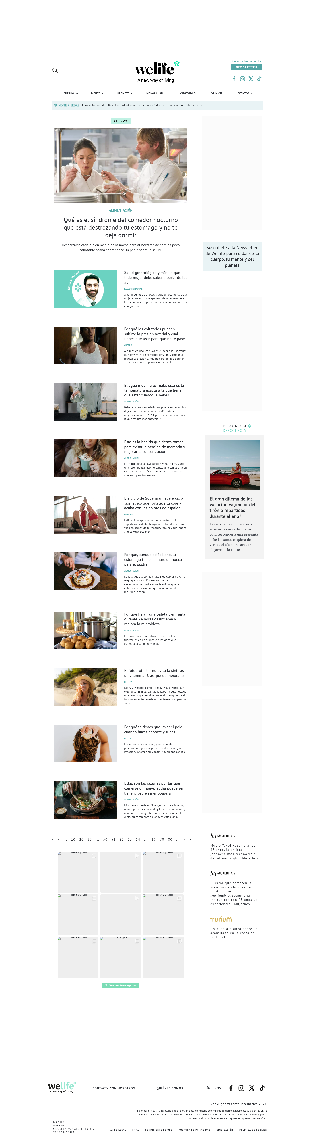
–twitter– (251, 1086)
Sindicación (225, 1129)
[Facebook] (234, 79)
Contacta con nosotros (114, 1088)
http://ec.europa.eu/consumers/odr (247, 1118)
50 (105, 839)
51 (113, 839)
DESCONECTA (235, 426)
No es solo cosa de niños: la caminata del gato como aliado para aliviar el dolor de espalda (141, 105)
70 (162, 839)
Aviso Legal (118, 1129)
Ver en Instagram (122, 985)
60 (154, 839)
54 (138, 839)
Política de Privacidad (195, 1129)
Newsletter (247, 67)
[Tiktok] (259, 79)
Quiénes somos (170, 1088)
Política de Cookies (253, 1129)
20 (81, 839)
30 (90, 839)
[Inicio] (157, 82)
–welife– (262, 1086)
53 (130, 839)
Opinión (216, 93)
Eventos (244, 93)
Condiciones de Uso (158, 1129)
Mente (95, 93)
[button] (78, 872)
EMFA (135, 1129)
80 (170, 839)
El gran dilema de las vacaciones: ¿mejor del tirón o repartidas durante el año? (233, 507)
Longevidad (187, 93)
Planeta (123, 93)
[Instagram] (242, 79)
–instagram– (241, 1086)
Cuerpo (69, 93)
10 (73, 839)
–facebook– (231, 1086)
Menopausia (155, 93)
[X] (251, 79)
